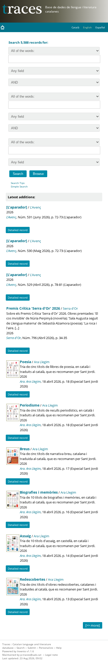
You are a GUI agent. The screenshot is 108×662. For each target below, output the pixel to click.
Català (75, 27)
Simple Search (19, 186)
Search (21, 647)
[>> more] (92, 625)
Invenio (21, 651)
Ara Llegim (41, 362)
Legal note (51, 654)
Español (100, 27)
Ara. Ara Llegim (30, 381)
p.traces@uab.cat (30, 654)
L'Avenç (35, 207)
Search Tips (18, 183)
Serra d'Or (70, 308)
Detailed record (18, 230)
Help (59, 647)
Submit (32, 647)
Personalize (46, 647)
